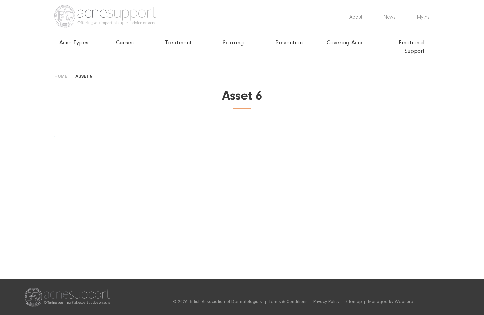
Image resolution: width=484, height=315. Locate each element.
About (355, 17)
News (390, 17)
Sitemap (353, 302)
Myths (423, 17)
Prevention (289, 43)
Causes (125, 43)
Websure (404, 302)
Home (60, 76)
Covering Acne (345, 43)
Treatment (178, 43)
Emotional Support (412, 48)
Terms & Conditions (288, 302)
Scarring (233, 43)
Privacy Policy (326, 302)
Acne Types (73, 43)
